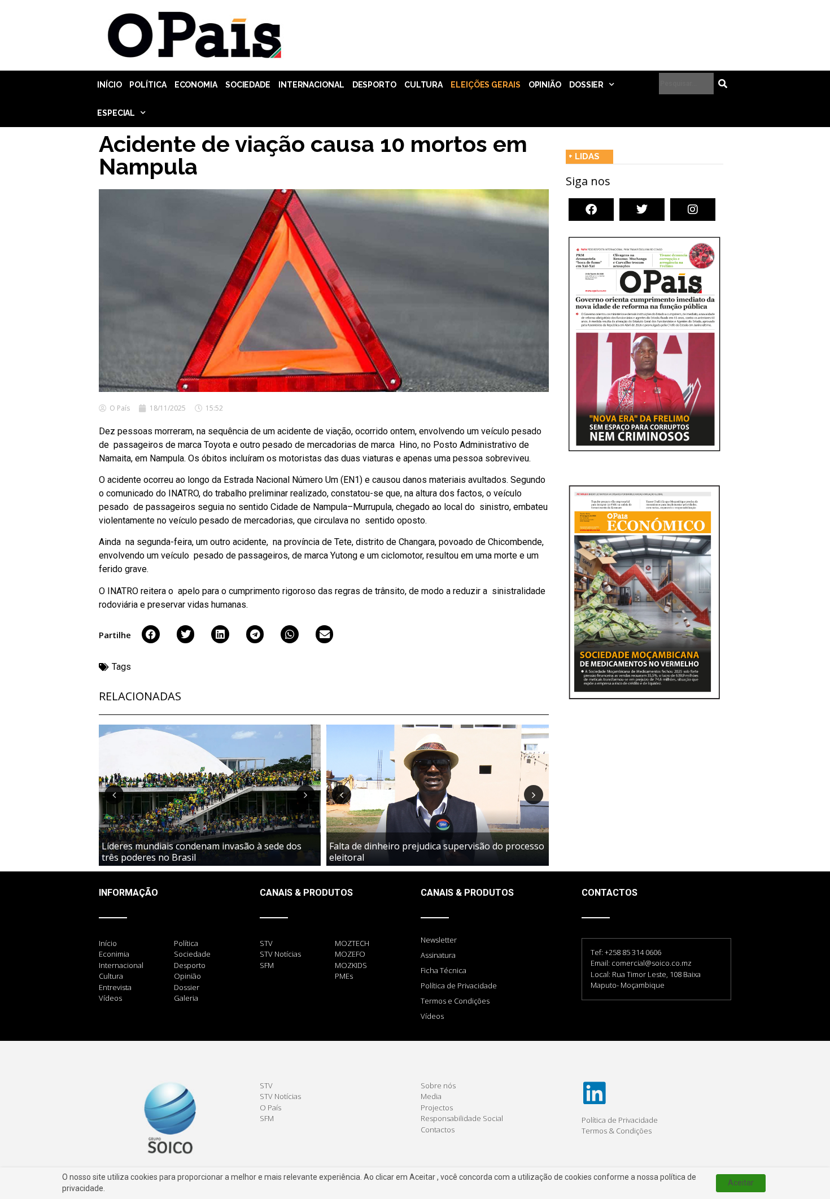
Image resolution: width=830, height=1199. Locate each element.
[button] (151, 634)
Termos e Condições (455, 1001)
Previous (114, 794)
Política (147, 84)
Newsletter (439, 940)
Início (109, 84)
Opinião (544, 84)
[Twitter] (642, 209)
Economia (195, 84)
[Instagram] (692, 209)
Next (305, 794)
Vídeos (432, 1016)
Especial (116, 112)
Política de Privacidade (459, 985)
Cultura (423, 84)
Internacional (311, 84)
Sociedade (247, 84)
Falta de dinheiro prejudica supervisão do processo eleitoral (436, 851)
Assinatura (438, 955)
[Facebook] (591, 209)
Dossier (586, 84)
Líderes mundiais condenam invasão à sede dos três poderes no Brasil (202, 851)
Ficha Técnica (443, 970)
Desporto (374, 84)
